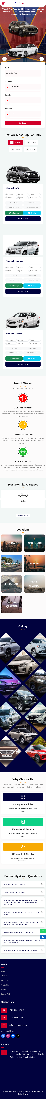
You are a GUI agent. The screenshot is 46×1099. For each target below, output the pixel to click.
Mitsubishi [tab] (18, 142)
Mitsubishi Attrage (13, 334)
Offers (3, 989)
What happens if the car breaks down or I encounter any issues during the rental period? (21, 923)
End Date (8, 108)
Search (24, 123)
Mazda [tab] (32, 149)
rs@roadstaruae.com (18, 1025)
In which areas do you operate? (14, 892)
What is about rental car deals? (14, 884)
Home (3, 971)
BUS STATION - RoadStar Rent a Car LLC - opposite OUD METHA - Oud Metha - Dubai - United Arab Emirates (27, 1054)
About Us (4, 980)
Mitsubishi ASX (12, 188)
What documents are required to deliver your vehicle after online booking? (22, 941)
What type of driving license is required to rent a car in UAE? (21, 913)
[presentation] (2, 499)
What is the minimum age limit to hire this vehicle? (21, 950)
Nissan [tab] (18, 149)
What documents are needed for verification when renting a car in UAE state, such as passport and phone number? (21, 902)
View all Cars (21, 515)
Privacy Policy (6, 994)
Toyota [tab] (33, 142)
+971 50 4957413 (16, 1010)
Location (8, 81)
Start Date (8, 95)
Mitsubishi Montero (14, 261)
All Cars (4, 976)
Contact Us (5, 985)
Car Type (8, 68)
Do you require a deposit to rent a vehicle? (18, 932)
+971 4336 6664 (16, 1018)
